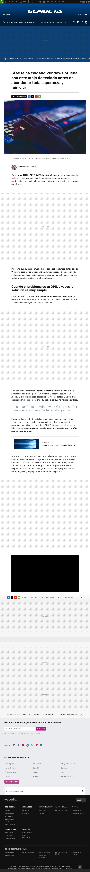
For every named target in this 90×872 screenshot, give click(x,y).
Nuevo (81, 14)
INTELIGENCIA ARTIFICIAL (28, 22)
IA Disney (36, 714)
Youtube (23, 745)
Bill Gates (20, 58)
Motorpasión (76, 810)
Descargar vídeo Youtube (68, 714)
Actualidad (37, 764)
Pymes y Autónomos (26, 836)
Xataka (7, 810)
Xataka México (10, 852)
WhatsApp (36, 776)
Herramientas (10, 768)
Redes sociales (10, 772)
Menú (8, 14)
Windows (34, 597)
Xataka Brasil (9, 855)
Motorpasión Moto (78, 813)
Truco (41, 597)
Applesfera (9, 816)
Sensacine (42, 810)
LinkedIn (41, 745)
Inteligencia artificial (68, 764)
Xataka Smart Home (9, 820)
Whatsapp (68, 58)
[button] (27, 166)
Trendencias (9, 832)
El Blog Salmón (27, 832)
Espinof (41, 813)
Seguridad (36, 768)
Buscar (82, 791)
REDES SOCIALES (47, 22)
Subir (79, 800)
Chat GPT (26, 714)
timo (62, 772)
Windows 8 (51, 597)
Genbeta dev (65, 768)
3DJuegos (25, 810)
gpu (60, 597)
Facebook (82, 22)
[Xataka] (2, 1)
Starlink (41, 58)
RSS (32, 745)
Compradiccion (10, 838)
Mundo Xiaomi (10, 824)
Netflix (7, 776)
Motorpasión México (76, 853)
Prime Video (79, 58)
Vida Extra (25, 813)
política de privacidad (34, 733)
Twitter (74, 22)
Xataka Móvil (9, 813)
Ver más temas (12, 782)
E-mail (39, 96)
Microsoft (50, 58)
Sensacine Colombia (42, 856)
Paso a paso (9, 764)
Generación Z (31, 58)
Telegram (86, 22)
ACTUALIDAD (12, 22)
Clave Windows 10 (49, 714)
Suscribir (41, 728)
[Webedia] (11, 799)
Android (59, 58)
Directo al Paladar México (61, 853)
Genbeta (45, 11)
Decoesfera (9, 835)
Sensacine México (45, 852)
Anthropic (10, 58)
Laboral (35, 772)
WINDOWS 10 (61, 22)
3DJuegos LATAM (28, 852)
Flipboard (78, 22)
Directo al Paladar (61, 810)
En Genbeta (45, 442)
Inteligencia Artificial (68, 776)
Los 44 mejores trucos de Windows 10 (58, 445)
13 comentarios (20, 96)
